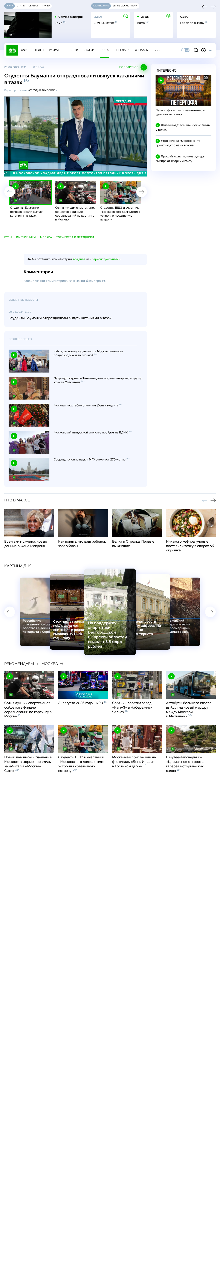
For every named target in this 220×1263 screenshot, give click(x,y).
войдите (79, 259)
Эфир (25, 49)
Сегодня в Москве (42, 90)
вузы (8, 237)
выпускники (26, 237)
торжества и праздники (75, 237)
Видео (104, 49)
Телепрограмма (47, 49)
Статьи (89, 49)
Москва (46, 237)
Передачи (122, 49)
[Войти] (203, 50)
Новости (71, 49)
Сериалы (142, 49)
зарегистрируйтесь (106, 259)
